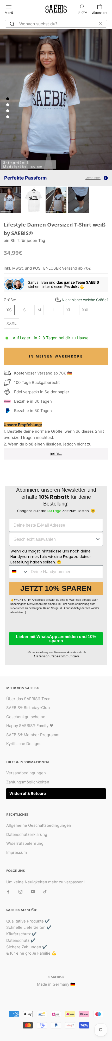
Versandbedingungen (26, 772)
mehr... (56, 453)
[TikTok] (45, 891)
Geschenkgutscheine (25, 716)
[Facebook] (8, 891)
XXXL (11, 323)
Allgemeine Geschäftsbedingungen (38, 825)
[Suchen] (11, 23)
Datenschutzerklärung (26, 834)
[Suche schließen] (100, 23)
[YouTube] (33, 891)
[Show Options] (98, 539)
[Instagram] (20, 891)
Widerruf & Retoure (27, 793)
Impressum (16, 852)
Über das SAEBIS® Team (29, 698)
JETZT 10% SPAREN (56, 588)
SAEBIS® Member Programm (32, 734)
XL (68, 309)
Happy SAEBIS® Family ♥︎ (29, 725)
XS (9, 309)
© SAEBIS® (56, 977)
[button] (81, 300)
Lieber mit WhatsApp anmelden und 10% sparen (56, 638)
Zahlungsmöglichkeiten (27, 782)
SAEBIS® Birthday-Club (28, 707)
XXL (85, 309)
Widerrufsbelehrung (24, 843)
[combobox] (54, 539)
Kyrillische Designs (23, 743)
